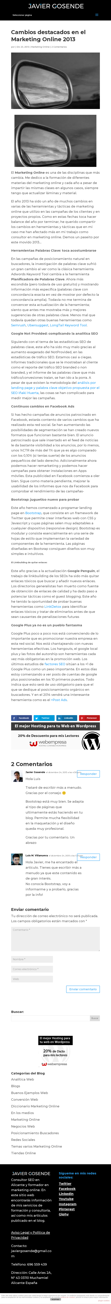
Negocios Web (23, 1126)
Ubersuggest (37, 325)
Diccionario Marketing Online (35, 1106)
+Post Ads (59, 700)
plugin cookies (104, 1301)
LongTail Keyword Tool (68, 325)
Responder (88, 774)
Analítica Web (22, 1079)
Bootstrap (33, 513)
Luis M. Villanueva (37, 855)
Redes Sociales (23, 1140)
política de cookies (67, 1297)
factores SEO (55, 664)
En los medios (22, 1113)
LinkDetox (52, 607)
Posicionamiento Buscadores (35, 1133)
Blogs (15, 1086)
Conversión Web (24, 1100)
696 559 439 (37, 1264)
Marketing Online (40, 47)
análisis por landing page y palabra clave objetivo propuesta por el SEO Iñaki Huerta (55, 388)
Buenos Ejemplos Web (29, 1093)
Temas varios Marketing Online (36, 1146)
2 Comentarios (59, 47)
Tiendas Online (23, 1153)
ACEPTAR (55, 1299)
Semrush (18, 325)
